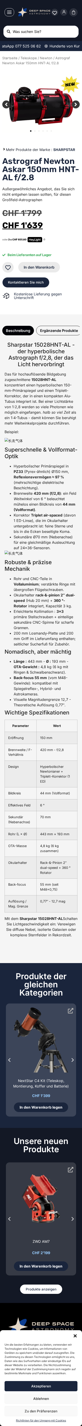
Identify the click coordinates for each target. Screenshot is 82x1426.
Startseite (10, 58)
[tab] (18, 330)
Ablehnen (41, 1398)
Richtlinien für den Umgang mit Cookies (41, 1420)
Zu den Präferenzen (41, 1411)
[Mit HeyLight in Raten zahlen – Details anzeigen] (44, 239)
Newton (46, 58)
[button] (75, 1336)
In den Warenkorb (39, 267)
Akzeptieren (41, 1386)
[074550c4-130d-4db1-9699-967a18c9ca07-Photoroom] (41, 104)
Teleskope (28, 58)
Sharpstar (64, 150)
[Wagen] (73, 12)
